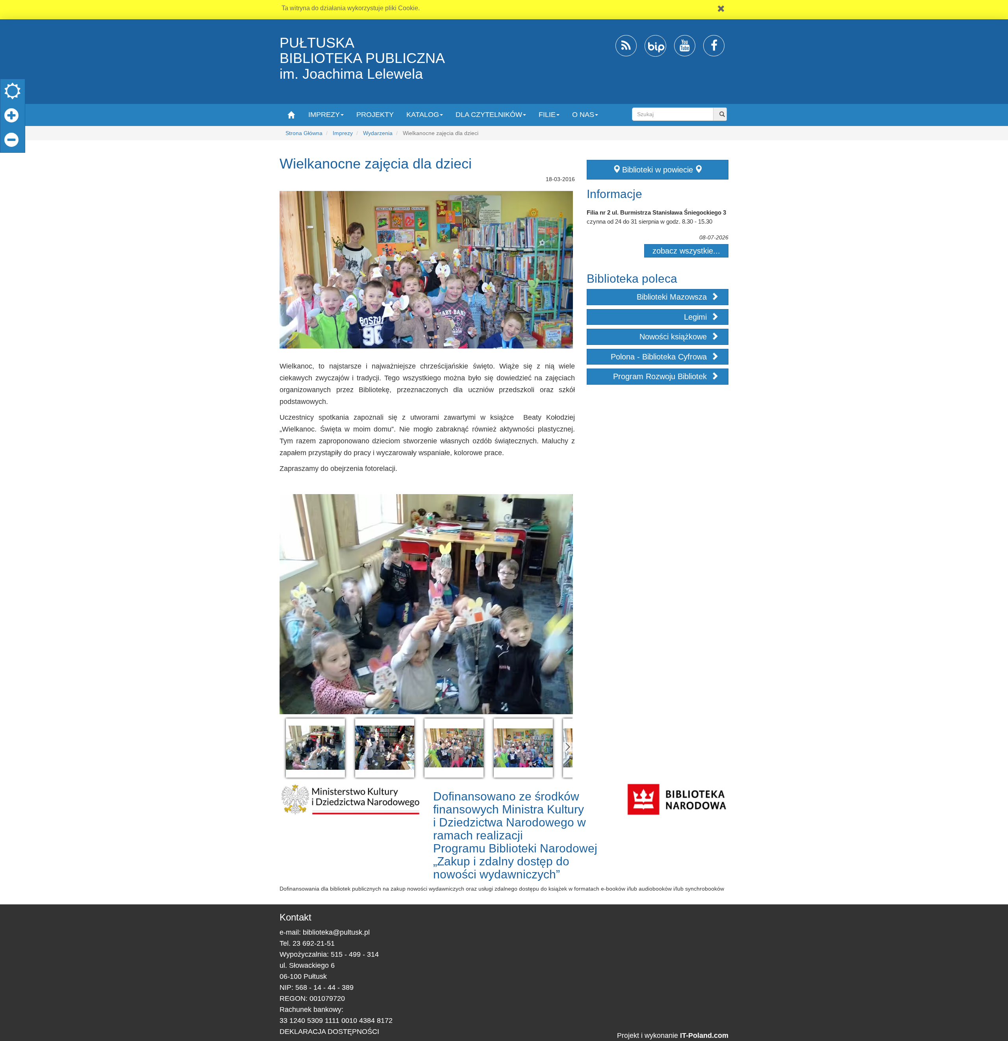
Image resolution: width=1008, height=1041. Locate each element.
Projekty (375, 115)
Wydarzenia (378, 133)
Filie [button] (547, 115)
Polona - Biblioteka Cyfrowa (660, 356)
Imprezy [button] (324, 115)
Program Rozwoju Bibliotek (661, 376)
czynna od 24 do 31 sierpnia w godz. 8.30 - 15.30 (649, 221)
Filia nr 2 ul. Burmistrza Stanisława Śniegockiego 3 (656, 212)
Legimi (696, 317)
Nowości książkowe (674, 336)
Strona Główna (303, 133)
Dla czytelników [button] (489, 115)
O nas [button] (583, 115)
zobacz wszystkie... (686, 250)
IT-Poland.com (704, 1035)
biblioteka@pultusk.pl (336, 932)
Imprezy (343, 133)
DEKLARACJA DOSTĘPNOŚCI (329, 1031)
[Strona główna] (291, 114)
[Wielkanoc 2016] (315, 748)
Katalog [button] (422, 115)
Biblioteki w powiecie (657, 169)
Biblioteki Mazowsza (673, 297)
